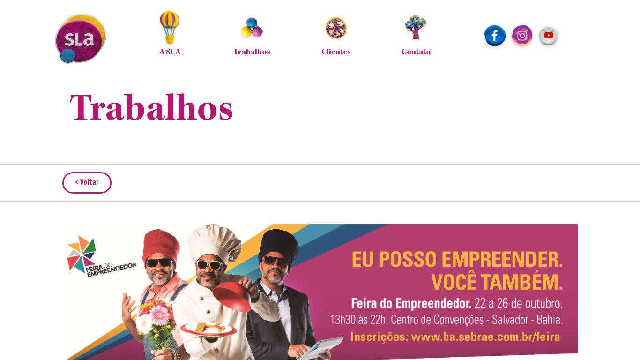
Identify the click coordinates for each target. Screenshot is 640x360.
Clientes (336, 52)
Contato (416, 52)
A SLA (169, 52)
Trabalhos (251, 52)
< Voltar (87, 182)
